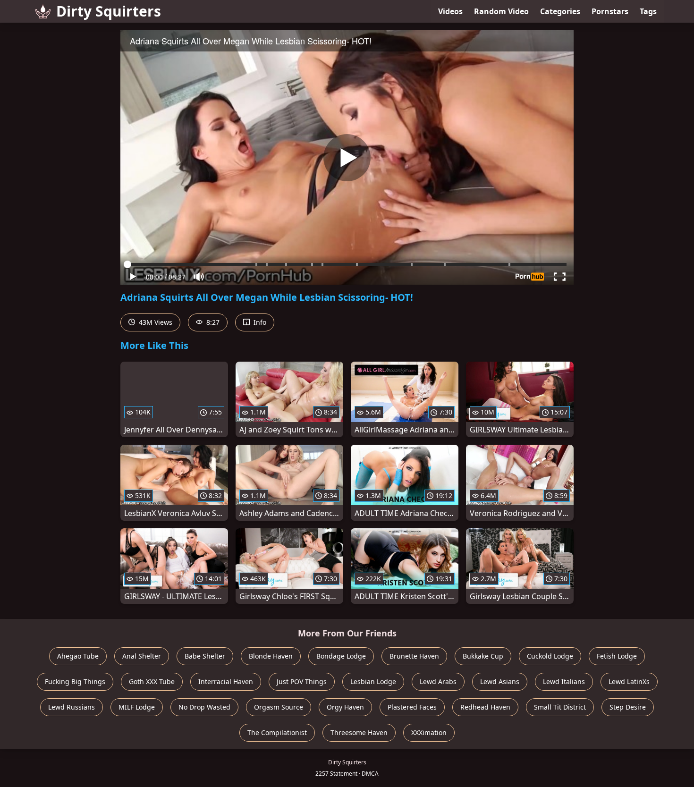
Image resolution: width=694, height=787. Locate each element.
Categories (560, 11)
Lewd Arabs (438, 681)
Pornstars (610, 11)
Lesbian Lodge (373, 681)
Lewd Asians (499, 681)
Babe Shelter (205, 656)
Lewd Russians (71, 706)
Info (259, 322)
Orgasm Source (278, 706)
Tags (648, 11)
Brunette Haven (414, 656)
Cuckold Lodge (550, 656)
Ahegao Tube (78, 656)
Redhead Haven (485, 706)
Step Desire (627, 706)
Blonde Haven (271, 656)
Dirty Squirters (108, 11)
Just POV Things (302, 681)
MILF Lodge (136, 706)
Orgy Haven (345, 706)
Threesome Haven (359, 732)
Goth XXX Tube (152, 681)
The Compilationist (277, 732)
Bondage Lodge (341, 656)
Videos (450, 11)
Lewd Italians (564, 681)
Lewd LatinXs (629, 681)
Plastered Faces (412, 706)
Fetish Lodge (617, 656)
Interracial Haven (225, 681)
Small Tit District (560, 706)
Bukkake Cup (483, 656)
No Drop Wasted (204, 706)
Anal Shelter (141, 656)
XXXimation (429, 732)
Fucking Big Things (75, 681)
